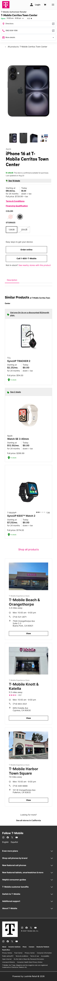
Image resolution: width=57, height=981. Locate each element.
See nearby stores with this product (35, 265)
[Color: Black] (20, 217)
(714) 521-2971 (20, 617)
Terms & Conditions (15, 201)
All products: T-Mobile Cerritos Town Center (27, 46)
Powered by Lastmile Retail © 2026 (28, 976)
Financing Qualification (17, 206)
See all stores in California (28, 820)
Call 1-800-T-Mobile (26, 258)
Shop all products (28, 549)
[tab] (12, 280)
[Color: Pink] (10, 217)
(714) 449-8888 (20, 786)
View (28, 633)
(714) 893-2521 (20, 704)
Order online (26, 249)
